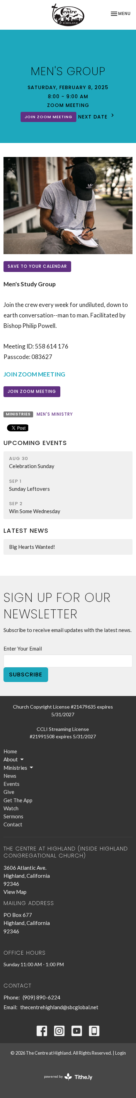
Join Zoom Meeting (48, 117)
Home (10, 751)
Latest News (25, 530)
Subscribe (26, 674)
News (9, 776)
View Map (15, 892)
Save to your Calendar (37, 266)
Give (8, 792)
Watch (10, 808)
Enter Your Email (22, 648)
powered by (64, 1082)
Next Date (93, 116)
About (10, 759)
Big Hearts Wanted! (32, 547)
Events (11, 784)
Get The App (17, 800)
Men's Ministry (55, 414)
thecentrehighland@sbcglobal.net (59, 1007)
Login (120, 1053)
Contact (12, 824)
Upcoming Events (35, 442)
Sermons (13, 816)
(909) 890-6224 (41, 997)
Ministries (15, 768)
